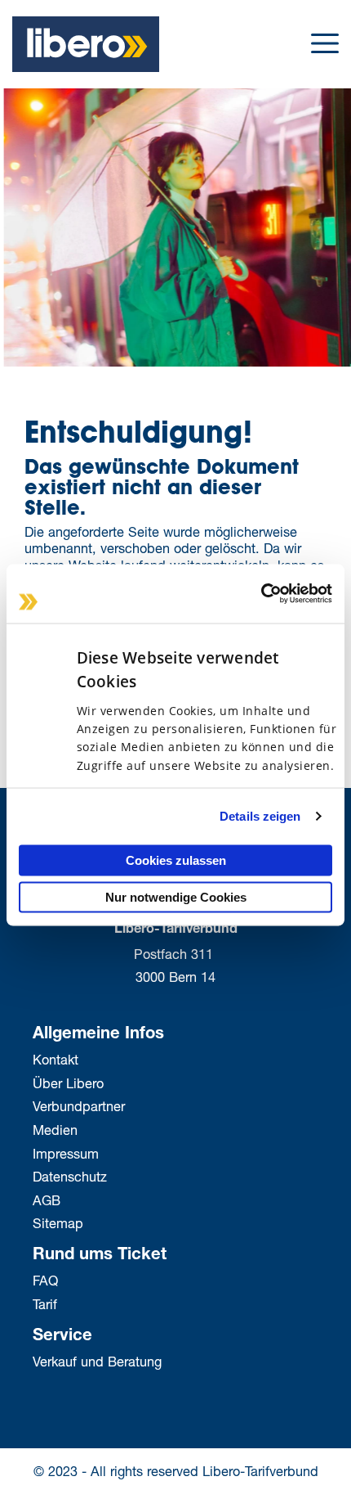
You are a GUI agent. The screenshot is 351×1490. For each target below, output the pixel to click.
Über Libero (68, 1083)
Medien (55, 1129)
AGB (46, 1200)
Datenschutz (70, 1176)
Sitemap (58, 1223)
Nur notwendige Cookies (176, 897)
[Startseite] (85, 42)
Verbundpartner (79, 1106)
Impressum (66, 1153)
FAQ (45, 1280)
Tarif (45, 1304)
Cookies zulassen (176, 860)
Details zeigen (260, 816)
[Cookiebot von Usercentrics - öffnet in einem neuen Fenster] (260, 594)
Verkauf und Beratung (97, 1361)
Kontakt (55, 1059)
